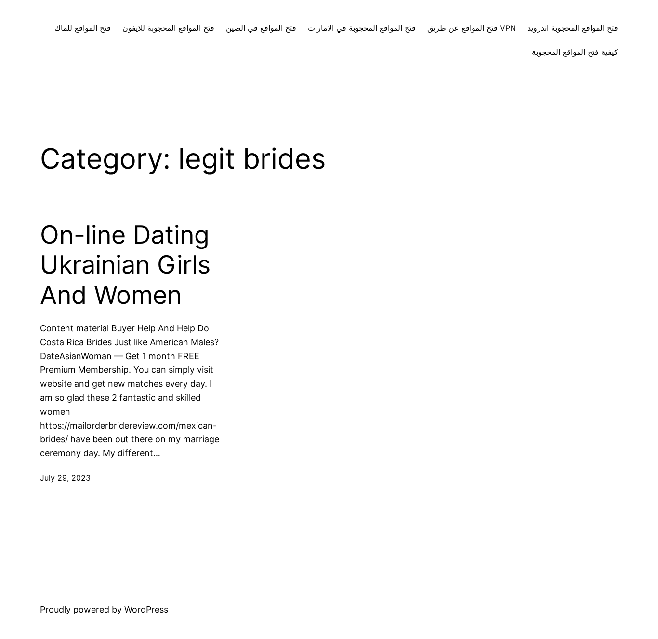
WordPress (146, 609)
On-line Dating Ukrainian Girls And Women (125, 265)
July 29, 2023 (65, 478)
